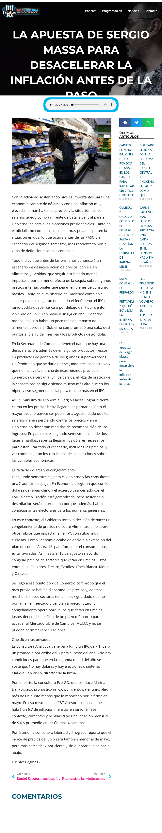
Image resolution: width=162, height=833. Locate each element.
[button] (125, 122)
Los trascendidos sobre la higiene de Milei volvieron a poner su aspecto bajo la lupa (150, 301)
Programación (112, 11)
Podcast (90, 11)
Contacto (151, 11)
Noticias (133, 11)
